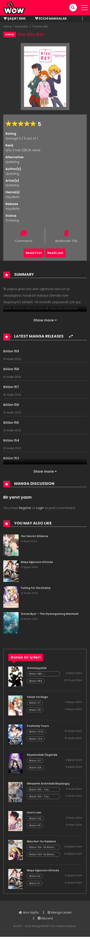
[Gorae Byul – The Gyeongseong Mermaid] (11, 622)
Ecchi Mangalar (52, 18)
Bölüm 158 (11, 369)
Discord (46, 918)
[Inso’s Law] (15, 821)
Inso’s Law (34, 812)
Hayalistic (21, 26)
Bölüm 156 (11, 405)
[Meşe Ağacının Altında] (11, 571)
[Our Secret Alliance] (11, 545)
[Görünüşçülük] (15, 676)
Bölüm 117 (34, 702)
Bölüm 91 (34, 883)
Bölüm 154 (11, 440)
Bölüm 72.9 (35, 739)
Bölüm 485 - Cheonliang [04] (39, 674)
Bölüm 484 (35, 681)
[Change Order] (70, 336)
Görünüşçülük (37, 668)
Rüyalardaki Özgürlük (42, 755)
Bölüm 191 (35, 825)
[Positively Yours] (15, 734)
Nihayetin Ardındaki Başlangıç (48, 783)
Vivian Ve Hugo (37, 697)
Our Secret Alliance (34, 536)
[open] (84, 7)
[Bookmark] (66, 233)
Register (25, 508)
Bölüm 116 (35, 710)
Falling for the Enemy (35, 588)
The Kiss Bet (40, 26)
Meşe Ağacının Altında (37, 562)
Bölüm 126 (35, 767)
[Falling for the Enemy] (11, 597)
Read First (34, 253)
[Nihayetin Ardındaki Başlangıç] (15, 792)
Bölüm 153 (11, 458)
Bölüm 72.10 (36, 731)
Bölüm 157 (11, 387)
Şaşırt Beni (16, 18)
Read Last (55, 253)
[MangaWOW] (14, 7)
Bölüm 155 (11, 422)
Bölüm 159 (11, 351)
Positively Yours (38, 726)
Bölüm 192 (35, 818)
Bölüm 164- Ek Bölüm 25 (41, 854)
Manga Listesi (60, 912)
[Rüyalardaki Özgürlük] (15, 763)
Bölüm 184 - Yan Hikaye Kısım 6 (39, 796)
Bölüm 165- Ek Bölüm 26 (41, 847)
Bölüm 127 (35, 760)
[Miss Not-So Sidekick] (15, 850)
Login (40, 508)
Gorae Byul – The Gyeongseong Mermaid (49, 614)
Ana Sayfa (30, 912)
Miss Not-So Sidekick (41, 841)
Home (7, 26)
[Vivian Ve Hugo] (15, 705)
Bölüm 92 (34, 876)
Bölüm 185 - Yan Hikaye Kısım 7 (39, 789)
